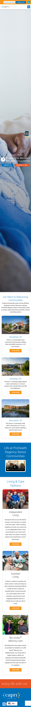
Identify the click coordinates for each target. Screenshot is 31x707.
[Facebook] (4, 704)
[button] (28, 6)
